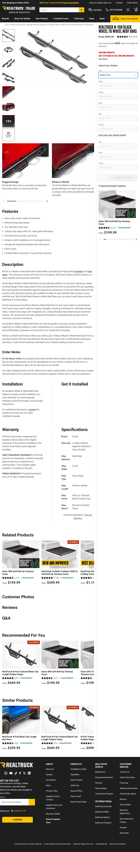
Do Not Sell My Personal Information (57, 844)
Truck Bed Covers (60, 18)
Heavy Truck (76, 796)
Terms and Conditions (117, 844)
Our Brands (51, 780)
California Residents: (77, 517)
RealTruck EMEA (102, 812)
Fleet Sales (124, 833)
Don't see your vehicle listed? (112, 135)
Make (101, 81)
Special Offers (76, 791)
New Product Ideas (79, 802)
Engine (101, 124)
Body (100, 103)
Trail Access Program (104, 794)
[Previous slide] (100, 239)
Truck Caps (79, 18)
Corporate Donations (104, 777)
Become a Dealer (53, 814)
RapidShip (75, 774)
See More (103, 59)
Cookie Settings (101, 844)
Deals (102, 18)
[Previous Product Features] (3, 201)
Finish (101, 163)
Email (2, 797)
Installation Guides (78, 769)
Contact (119, 3)
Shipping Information (129, 788)
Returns (123, 799)
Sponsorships (101, 788)
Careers (49, 774)
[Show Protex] (8, 50)
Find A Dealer (125, 805)
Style (100, 153)
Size (100, 142)
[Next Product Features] (47, 201)
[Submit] (32, 802)
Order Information (127, 777)
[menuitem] (5, 18)
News (48, 785)
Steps (91, 18)
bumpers (79, 271)
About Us (50, 769)
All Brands (75, 785)
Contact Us (124, 772)
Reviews (98, 783)
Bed (100, 114)
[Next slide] (136, 239)
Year (100, 71)
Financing (124, 783)
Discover (5, 26)
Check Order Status (128, 794)
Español (123, 827)
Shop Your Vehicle (22, 18)
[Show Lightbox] (55, 57)
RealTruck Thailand (103, 823)
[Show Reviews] (127, 36)
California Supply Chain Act (83, 844)
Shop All (5, 18)
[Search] (81, 9)
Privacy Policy (52, 791)
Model (101, 92)
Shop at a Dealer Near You (100, 3)
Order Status (132, 3)
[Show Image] (8, 35)
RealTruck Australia (103, 806)
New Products (42, 18)
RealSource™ (100, 772)
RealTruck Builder (71, 3)
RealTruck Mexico (102, 817)
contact (32, 409)
